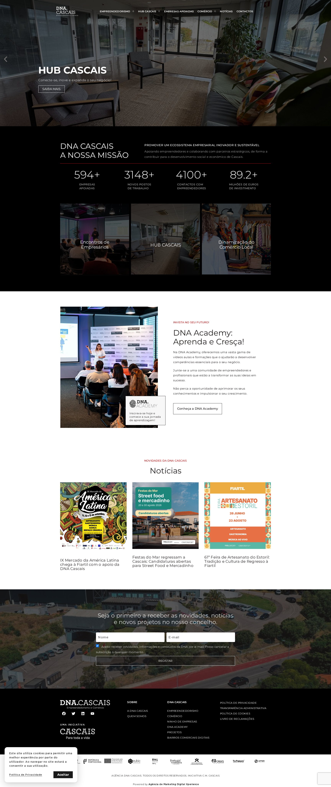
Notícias (226, 11)
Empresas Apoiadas (179, 11)
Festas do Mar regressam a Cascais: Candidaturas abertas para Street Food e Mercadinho (162, 561)
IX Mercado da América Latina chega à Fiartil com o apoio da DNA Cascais (90, 564)
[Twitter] (73, 713)
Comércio (204, 11)
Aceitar (63, 774)
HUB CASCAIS (147, 11)
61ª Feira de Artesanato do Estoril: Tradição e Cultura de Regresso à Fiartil (237, 561)
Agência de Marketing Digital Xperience (173, 784)
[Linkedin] (83, 713)
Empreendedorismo (115, 11)
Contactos (245, 11)
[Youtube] (92, 713)
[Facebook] (64, 713)
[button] (5, 59)
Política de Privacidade (25, 774)
